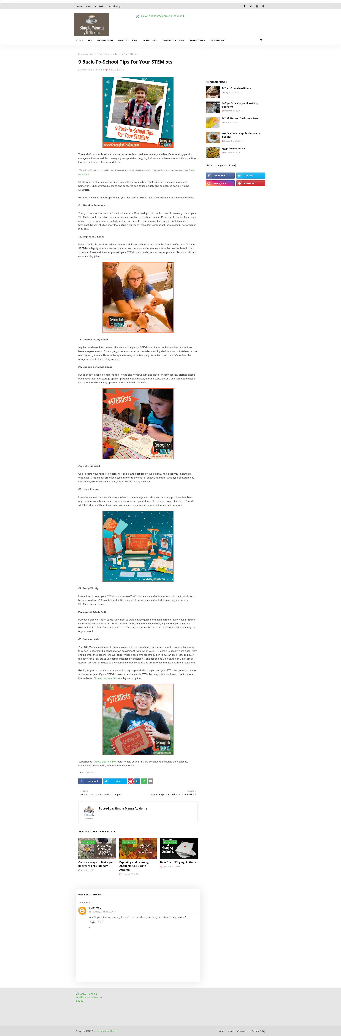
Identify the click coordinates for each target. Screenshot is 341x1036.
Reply (92, 922)
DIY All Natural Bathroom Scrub (240, 118)
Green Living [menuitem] (105, 40)
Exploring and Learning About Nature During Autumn (134, 865)
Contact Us (242, 1031)
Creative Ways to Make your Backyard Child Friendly (96, 864)
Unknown (95, 908)
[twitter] (250, 6)
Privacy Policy (113, 6)
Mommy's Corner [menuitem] (173, 40)
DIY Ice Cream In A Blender (237, 88)
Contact (99, 6)
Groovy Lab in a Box (105, 678)
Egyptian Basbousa (233, 148)
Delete (100, 922)
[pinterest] (263, 6)
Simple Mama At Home (92, 69)
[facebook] (244, 6)
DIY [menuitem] (90, 40)
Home (79, 6)
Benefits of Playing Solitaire (178, 862)
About (88, 6)
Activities (90, 54)
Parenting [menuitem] (196, 40)
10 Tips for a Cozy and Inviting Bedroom (240, 105)
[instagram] (257, 6)
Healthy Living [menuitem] (127, 40)
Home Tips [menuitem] (148, 40)
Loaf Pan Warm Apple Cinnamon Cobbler (241, 135)
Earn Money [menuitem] (218, 40)
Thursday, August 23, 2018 (103, 911)
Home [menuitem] (79, 40)
